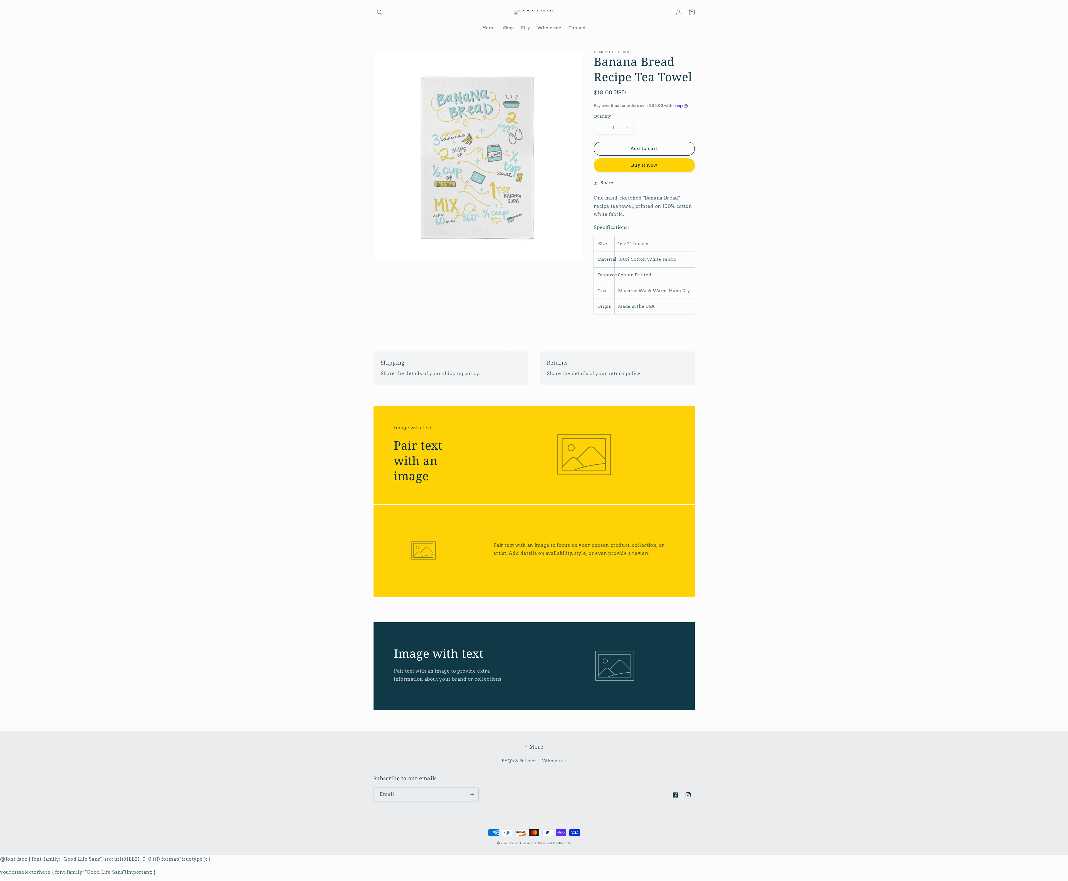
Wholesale (554, 760)
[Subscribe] (471, 794)
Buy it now (644, 165)
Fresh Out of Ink (523, 843)
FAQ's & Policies (519, 760)
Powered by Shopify (554, 843)
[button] (380, 12)
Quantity (602, 116)
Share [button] (606, 183)
